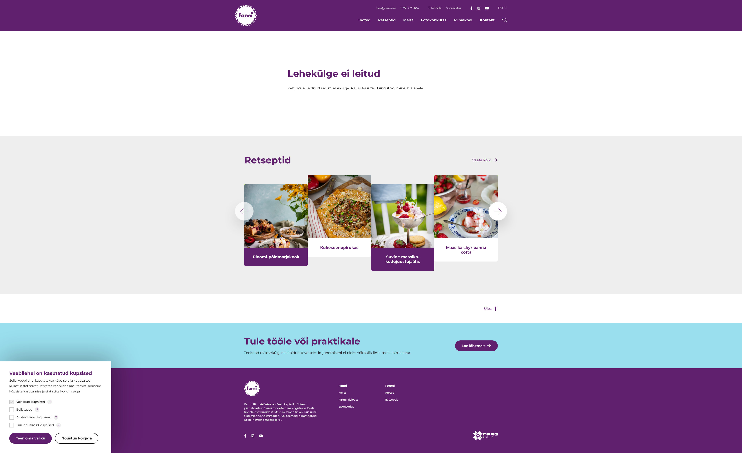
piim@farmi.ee (386, 8)
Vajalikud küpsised (30, 402)
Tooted (364, 20)
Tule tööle (434, 8)
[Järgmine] (497, 211)
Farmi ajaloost (348, 399)
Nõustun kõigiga (76, 438)
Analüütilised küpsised (33, 417)
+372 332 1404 (409, 8)
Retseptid (387, 20)
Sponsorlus (453, 8)
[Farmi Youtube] (487, 8)
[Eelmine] (244, 211)
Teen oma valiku (30, 438)
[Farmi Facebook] (471, 8)
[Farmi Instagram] (478, 8)
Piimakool (463, 20)
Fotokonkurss (433, 20)
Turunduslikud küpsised (35, 425)
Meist (408, 20)
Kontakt (487, 20)
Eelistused (24, 409)
